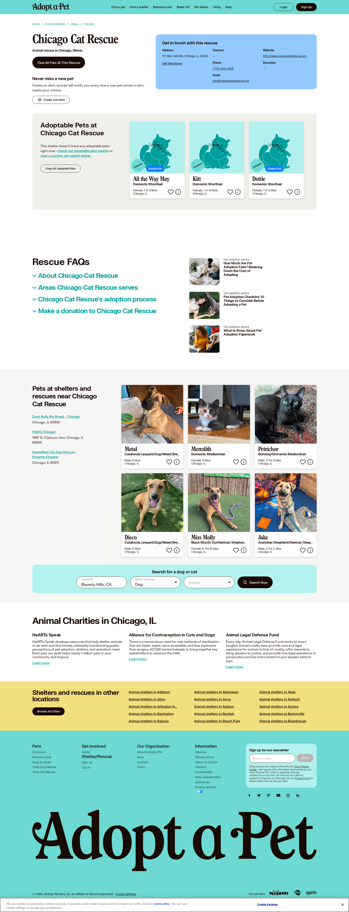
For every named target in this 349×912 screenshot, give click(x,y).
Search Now (258, 582)
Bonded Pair (155, 168)
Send (305, 758)
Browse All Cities (48, 711)
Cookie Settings (126, 894)
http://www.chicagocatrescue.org (285, 56)
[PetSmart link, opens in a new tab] (279, 892)
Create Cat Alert (54, 99)
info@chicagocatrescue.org (231, 80)
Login (283, 7)
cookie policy (161, 904)
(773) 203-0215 (223, 68)
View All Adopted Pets (60, 168)
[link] (162, 7)
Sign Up (306, 7)
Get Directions (172, 63)
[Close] (342, 904)
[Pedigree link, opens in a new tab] (297, 893)
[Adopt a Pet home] (51, 7)
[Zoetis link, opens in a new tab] (311, 893)
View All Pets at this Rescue (58, 63)
